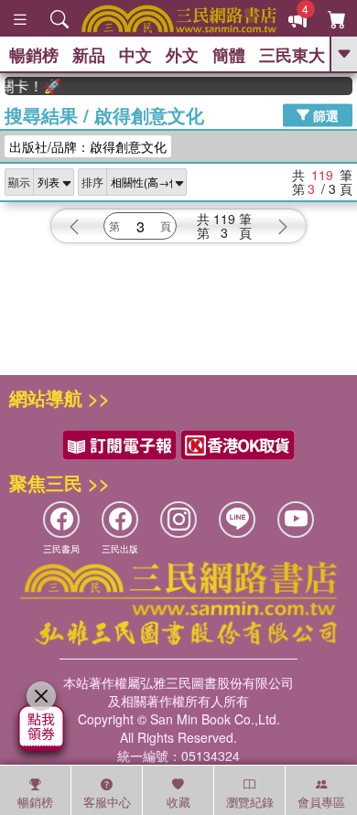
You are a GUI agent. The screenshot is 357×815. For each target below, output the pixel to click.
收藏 (178, 801)
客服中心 (107, 801)
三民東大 (292, 55)
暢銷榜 (34, 55)
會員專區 (321, 801)
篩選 (324, 114)
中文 (135, 55)
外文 (182, 55)
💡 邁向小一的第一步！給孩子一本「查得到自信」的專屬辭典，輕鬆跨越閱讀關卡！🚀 (30, 86)
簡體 (228, 55)
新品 (88, 55)
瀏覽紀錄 (250, 801)
